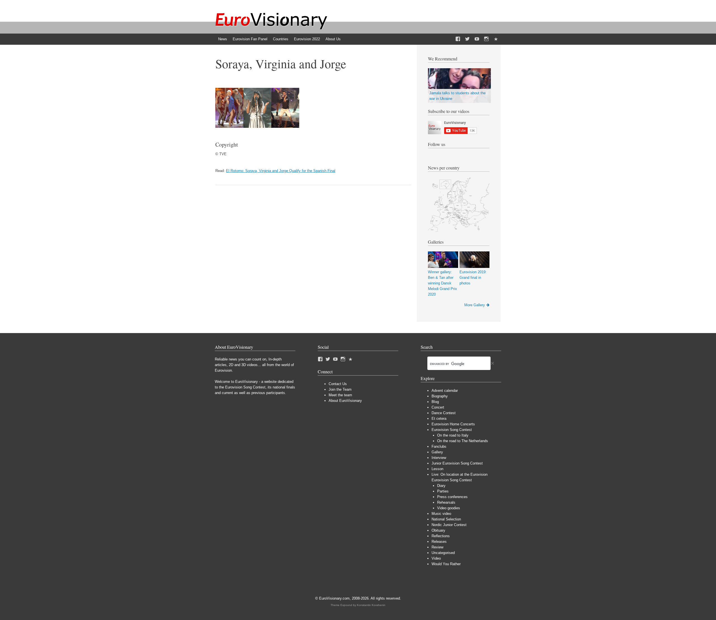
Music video (441, 513)
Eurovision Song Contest (452, 430)
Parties (443, 491)
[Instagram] (486, 39)
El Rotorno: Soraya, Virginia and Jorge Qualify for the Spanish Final (280, 171)
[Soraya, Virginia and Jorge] (257, 126)
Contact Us (338, 384)
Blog (435, 402)
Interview (439, 458)
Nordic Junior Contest (449, 525)
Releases (439, 541)
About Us (333, 39)
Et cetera (439, 418)
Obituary (438, 530)
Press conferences (452, 497)
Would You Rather (446, 564)
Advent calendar (445, 390)
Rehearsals (446, 502)
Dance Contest (444, 413)
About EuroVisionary (345, 401)
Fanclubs (439, 446)
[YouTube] (477, 39)
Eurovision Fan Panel (250, 39)
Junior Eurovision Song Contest (457, 463)
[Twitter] (467, 39)
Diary (441, 486)
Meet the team (340, 395)
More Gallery (474, 305)
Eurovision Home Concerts (453, 424)
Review (437, 547)
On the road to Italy (452, 435)
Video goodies (448, 508)
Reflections (441, 536)
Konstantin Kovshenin (371, 605)
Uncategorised (443, 553)
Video (436, 558)
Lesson (437, 469)
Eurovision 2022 (307, 39)
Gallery (437, 452)
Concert (438, 407)
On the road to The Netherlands (462, 441)
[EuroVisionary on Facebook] (458, 39)
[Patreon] (496, 39)
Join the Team (340, 389)
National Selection (446, 519)
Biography (440, 396)
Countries (280, 39)
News (222, 39)
